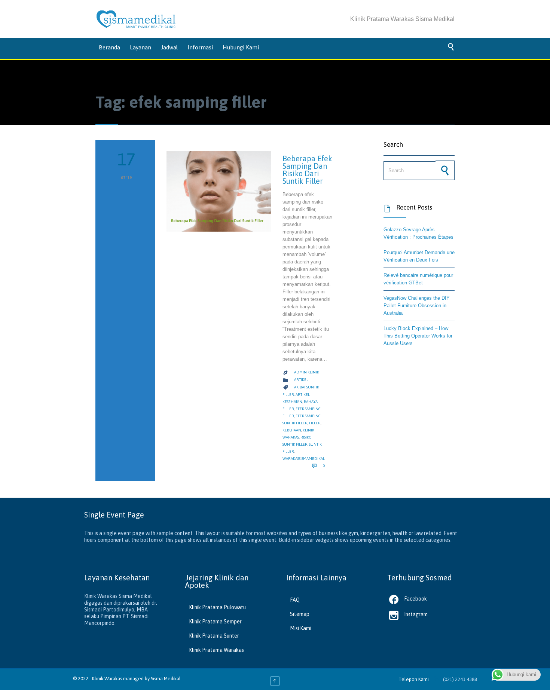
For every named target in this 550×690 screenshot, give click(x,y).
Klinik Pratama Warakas (216, 650)
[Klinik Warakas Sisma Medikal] (136, 19)
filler (315, 423)
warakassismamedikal (303, 459)
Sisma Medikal (166, 678)
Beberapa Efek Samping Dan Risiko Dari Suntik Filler (307, 169)
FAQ (295, 600)
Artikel (301, 380)
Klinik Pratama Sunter (214, 636)
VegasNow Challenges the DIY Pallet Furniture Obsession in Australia (417, 305)
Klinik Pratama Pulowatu (217, 607)
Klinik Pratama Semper (215, 622)
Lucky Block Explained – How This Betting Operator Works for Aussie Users (418, 336)
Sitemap (299, 614)
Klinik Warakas (107, 678)
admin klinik (306, 372)
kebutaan (291, 430)
